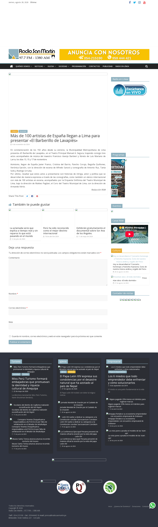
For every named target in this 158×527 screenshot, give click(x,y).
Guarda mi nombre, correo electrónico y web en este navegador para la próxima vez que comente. (57, 336)
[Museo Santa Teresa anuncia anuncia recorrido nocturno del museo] (30, 439)
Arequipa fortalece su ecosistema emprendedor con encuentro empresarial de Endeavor (125, 421)
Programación (79, 66)
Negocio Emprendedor (117, 372)
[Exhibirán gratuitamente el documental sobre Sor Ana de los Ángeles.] (91, 210)
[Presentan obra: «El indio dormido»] (126, 277)
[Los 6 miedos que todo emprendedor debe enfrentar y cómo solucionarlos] (127, 367)
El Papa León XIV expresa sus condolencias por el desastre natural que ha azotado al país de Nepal (78, 381)
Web (11, 322)
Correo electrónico (18, 308)
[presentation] (116, 177)
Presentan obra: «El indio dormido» (130, 279)
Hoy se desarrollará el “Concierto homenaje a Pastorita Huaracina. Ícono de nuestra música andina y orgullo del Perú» (130, 266)
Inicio (110, 506)
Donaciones (136, 506)
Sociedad (63, 66)
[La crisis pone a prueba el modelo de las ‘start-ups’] (126, 431)
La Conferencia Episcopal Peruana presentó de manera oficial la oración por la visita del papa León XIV (78, 441)
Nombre (13, 293)
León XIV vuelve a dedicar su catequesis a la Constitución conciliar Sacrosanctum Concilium (78, 423)
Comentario (14, 257)
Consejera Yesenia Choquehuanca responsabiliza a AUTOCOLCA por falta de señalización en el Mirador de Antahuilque (28, 429)
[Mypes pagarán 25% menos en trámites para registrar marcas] (126, 399)
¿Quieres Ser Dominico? (122, 506)
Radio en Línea (122, 66)
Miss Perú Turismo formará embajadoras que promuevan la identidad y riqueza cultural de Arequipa (31, 383)
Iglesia (51, 66)
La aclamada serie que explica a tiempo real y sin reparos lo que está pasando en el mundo (24, 232)
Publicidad (108, 66)
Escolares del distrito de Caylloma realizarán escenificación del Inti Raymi (29, 411)
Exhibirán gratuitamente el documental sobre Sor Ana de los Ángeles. (91, 231)
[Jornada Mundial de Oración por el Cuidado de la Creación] (78, 402)
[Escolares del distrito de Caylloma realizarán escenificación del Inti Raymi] (30, 405)
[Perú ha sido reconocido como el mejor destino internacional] (58, 210)
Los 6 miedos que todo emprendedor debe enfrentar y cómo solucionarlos (127, 379)
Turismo (25, 374)
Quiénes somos (23, 66)
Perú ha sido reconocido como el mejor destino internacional (56, 231)
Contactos (94, 66)
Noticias (39, 66)
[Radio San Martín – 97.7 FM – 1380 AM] (11, 66)
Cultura (14, 131)
